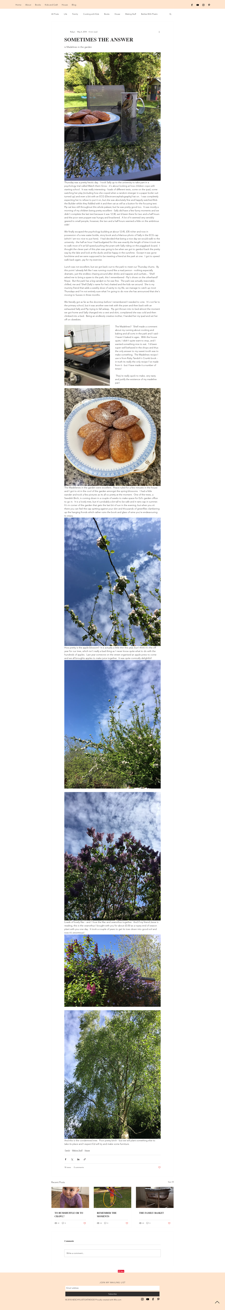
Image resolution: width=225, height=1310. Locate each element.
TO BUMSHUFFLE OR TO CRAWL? (69, 1214)
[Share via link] (84, 1159)
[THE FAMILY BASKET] (155, 1197)
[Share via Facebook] (65, 1159)
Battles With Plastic (149, 14)
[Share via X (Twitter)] (72, 1159)
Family (75, 14)
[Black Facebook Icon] (191, 5)
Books (106, 14)
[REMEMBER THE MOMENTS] (112, 1197)
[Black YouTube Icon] (197, 5)
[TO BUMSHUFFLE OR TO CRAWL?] (70, 1197)
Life (65, 14)
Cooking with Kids (91, 14)
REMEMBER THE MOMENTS (107, 1214)
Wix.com (117, 1299)
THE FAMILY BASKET (151, 1213)
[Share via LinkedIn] (78, 1159)
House (117, 14)
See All (171, 1182)
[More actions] (159, 31)
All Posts (55, 14)
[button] (170, 14)
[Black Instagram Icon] (203, 5)
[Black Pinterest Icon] (209, 5)
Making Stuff (130, 14)
